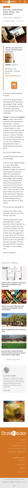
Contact (24, 482)
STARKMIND (22, 468)
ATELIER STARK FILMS (17, 448)
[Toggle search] (20, 1)
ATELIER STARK (21, 471)
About (14, 485)
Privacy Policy (18, 482)
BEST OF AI (21, 443)
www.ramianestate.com (13, 75)
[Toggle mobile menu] (24, 1)
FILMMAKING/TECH (18, 445)
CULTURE (22, 439)
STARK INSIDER (21, 464)
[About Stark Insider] (14, 411)
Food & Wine (6, 6)
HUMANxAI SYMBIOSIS (17, 451)
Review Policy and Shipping (8, 482)
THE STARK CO (21, 460)
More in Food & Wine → (14, 359)
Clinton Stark (10, 21)
